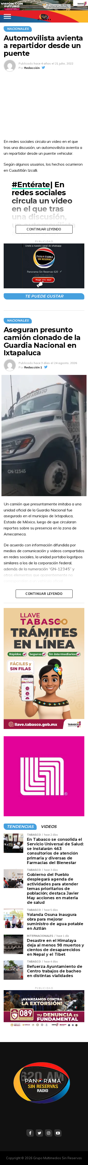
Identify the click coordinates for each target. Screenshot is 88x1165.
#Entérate (31, 184)
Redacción (32, 68)
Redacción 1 (33, 367)
